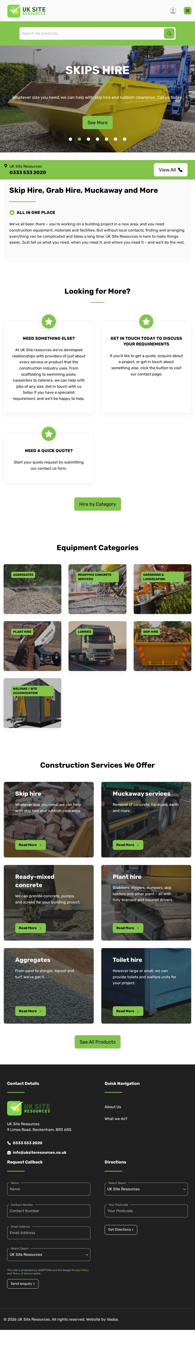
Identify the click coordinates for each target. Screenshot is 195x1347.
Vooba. (113, 1319)
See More (98, 122)
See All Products (98, 1042)
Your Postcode (118, 1204)
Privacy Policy (80, 1270)
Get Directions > (120, 1230)
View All (167, 170)
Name (15, 1183)
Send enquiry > (23, 1284)
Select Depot (19, 1248)
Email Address (20, 1226)
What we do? (116, 1118)
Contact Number (22, 1204)
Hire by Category (97, 504)
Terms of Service (23, 1273)
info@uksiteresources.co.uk (39, 1152)
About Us (113, 1107)
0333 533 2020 (27, 1143)
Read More (28, 845)
